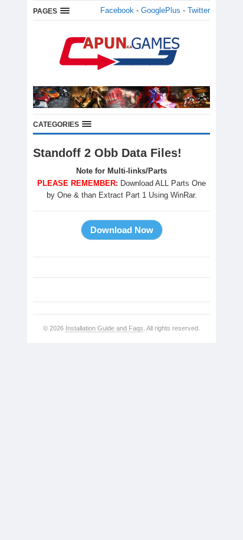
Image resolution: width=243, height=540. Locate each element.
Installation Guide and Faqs (104, 328)
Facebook (117, 10)
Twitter (199, 10)
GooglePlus (160, 10)
